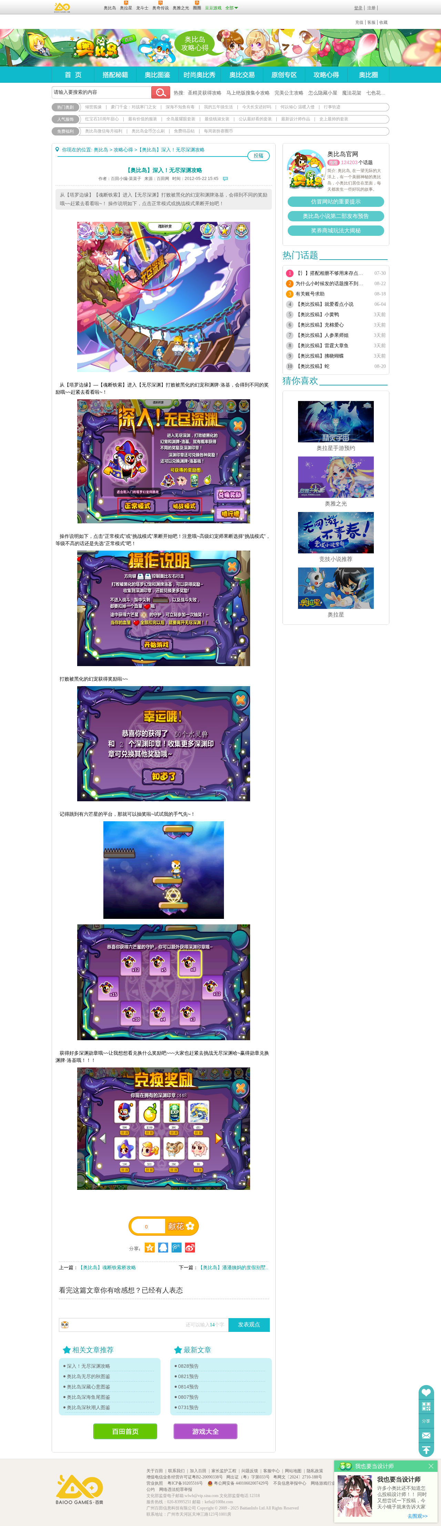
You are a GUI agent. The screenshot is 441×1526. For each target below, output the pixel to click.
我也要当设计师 (399, 1479)
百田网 (88, 7)
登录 (358, 8)
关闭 (431, 1466)
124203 (349, 162)
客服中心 (271, 1470)
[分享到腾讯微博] (177, 1248)
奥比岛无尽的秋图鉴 (88, 1376)
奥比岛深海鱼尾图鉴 (88, 1397)
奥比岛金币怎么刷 (148, 131)
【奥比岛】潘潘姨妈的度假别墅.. (233, 1267)
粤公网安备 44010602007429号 (241, 1483)
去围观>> (418, 1516)
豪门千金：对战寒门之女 (133, 106)
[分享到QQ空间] (163, 1248)
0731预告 (188, 1407)
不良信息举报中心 (290, 1483)
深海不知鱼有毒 (180, 106)
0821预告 (188, 1376)
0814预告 (188, 1386)
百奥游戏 (62, 7)
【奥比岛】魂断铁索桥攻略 (107, 1267)
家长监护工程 (224, 1470)
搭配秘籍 (115, 74)
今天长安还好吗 (256, 106)
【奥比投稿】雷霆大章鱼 (322, 345)
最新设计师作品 (295, 119)
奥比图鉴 (157, 74)
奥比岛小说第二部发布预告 (336, 216)
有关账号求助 (310, 294)
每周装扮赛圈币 (218, 131)
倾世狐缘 (93, 106)
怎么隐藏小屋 (322, 93)
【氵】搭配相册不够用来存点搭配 (332, 273)
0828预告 (188, 1366)
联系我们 (176, 1470)
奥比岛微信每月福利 (103, 131)
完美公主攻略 (289, 93)
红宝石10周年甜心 (102, 119)
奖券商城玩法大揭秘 (336, 230)
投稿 (258, 156)
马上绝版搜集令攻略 (248, 93)
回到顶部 (426, 1450)
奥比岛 (95, 47)
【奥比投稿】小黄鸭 (317, 314)
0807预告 (188, 1397)
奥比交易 (241, 74)
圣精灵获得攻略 (205, 93)
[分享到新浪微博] (190, 1248)
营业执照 (155, 1483)
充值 (359, 22)
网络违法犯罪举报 (175, 1489)
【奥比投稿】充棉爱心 (320, 325)
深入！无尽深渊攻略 (88, 1366)
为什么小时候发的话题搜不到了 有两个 (332, 283)
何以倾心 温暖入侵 (297, 106)
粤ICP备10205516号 (185, 1483)
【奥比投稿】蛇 (312, 366)
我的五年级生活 (218, 106)
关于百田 (154, 1470)
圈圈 (333, 162)
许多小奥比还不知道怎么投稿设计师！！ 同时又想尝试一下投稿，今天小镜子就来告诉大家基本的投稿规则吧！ (402, 1498)
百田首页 (125, 1431)
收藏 (383, 22)
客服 (371, 22)
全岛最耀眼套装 (180, 119)
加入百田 (198, 1470)
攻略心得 (326, 74)
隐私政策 (315, 1470)
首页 (73, 74)
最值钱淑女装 (217, 119)
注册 (371, 8)
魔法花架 (351, 93)
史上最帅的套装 (333, 119)
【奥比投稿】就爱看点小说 (324, 304)
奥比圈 (368, 74)
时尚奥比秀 (199, 74)
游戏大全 (205, 1431)
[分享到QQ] (150, 1248)
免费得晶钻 (184, 131)
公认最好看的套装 (255, 119)
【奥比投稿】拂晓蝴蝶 (320, 356)
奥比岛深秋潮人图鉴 (88, 1407)
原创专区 (284, 74)
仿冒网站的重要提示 (336, 201)
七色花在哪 (378, 93)
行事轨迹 (332, 106)
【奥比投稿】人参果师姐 (322, 335)
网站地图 (293, 1470)
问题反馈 (426, 1435)
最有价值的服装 (142, 119)
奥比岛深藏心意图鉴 (88, 1386)
